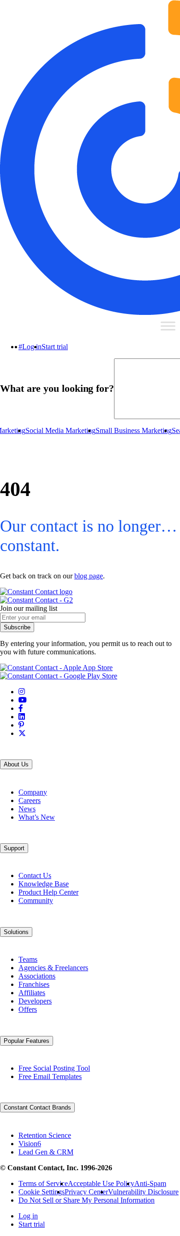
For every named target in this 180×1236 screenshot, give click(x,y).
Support (14, 848)
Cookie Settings (41, 1192)
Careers (29, 800)
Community (35, 900)
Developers (35, 1001)
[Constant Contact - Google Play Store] (58, 676)
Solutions (16, 932)
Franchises (33, 984)
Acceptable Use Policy (101, 1183)
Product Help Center (48, 892)
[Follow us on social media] (21, 692)
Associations (36, 976)
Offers (27, 1009)
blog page (88, 576)
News (27, 809)
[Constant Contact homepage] (36, 592)
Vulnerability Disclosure (143, 1192)
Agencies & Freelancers (53, 968)
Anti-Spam (150, 1183)
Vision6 (29, 1144)
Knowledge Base (43, 884)
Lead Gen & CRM (45, 1152)
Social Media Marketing (60, 430)
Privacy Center (86, 1192)
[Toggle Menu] (168, 325)
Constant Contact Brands (37, 1107)
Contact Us (34, 875)
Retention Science (44, 1135)
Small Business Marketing (134, 430)
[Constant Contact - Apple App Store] (56, 667)
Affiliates (31, 993)
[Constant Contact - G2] (36, 600)
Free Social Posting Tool (54, 1068)
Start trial (55, 347)
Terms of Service (43, 1183)
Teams (27, 959)
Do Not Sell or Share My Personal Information (86, 1200)
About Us (16, 764)
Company (32, 792)
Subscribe (17, 627)
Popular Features (26, 1040)
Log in (32, 347)
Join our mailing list (28, 608)
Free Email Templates (50, 1076)
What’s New (36, 817)
